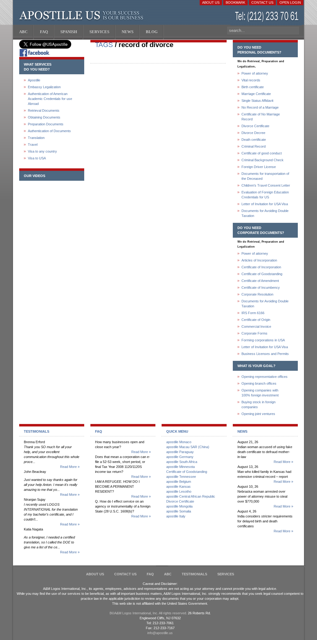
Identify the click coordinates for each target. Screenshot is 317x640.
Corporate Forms (254, 333)
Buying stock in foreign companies (258, 404)
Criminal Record (253, 146)
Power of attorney (254, 73)
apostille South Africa (181, 462)
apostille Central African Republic (190, 496)
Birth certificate (252, 87)
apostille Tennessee (181, 476)
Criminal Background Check (262, 160)
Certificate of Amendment (260, 281)
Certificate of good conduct (261, 153)
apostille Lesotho (178, 491)
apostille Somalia (178, 511)
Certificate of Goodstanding (261, 274)
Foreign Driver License (258, 167)
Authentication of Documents (49, 131)
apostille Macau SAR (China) (187, 447)
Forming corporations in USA (263, 340)
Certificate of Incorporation (261, 267)
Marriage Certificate (256, 94)
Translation (36, 138)
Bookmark (235, 2)
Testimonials (194, 574)
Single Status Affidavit (257, 100)
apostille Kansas (178, 486)
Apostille (34, 80)
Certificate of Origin (255, 320)
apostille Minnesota (180, 467)
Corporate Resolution (257, 294)
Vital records (250, 80)
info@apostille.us (160, 633)
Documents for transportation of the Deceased (265, 176)
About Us (210, 2)
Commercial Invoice (256, 326)
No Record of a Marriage (260, 107)
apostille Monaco (178, 442)
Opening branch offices (258, 383)
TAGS (104, 45)
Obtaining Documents (44, 117)
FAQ (150, 574)
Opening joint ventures (258, 414)
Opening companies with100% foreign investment (260, 392)
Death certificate (253, 139)
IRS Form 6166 (252, 313)
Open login (290, 2)
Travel (32, 144)
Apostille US (82, 15)
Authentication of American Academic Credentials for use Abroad (50, 99)
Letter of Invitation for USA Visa (264, 204)
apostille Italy (175, 516)
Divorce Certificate (255, 126)
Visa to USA (37, 158)
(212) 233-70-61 (267, 16)
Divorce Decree (253, 133)
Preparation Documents (45, 124)
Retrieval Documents (43, 110)
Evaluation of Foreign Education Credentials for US (265, 194)
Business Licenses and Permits (265, 354)
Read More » (70, 467)
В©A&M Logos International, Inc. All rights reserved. (148, 613)
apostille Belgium (178, 481)
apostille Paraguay (180, 452)
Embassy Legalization (44, 87)
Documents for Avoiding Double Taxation (265, 213)
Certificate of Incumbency (260, 287)
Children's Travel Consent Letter (265, 185)
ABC (168, 574)
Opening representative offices (264, 376)
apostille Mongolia (179, 506)
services (225, 574)
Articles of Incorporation (259, 260)
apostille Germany (179, 457)
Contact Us (262, 2)
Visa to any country (42, 151)
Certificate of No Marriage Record (260, 116)
